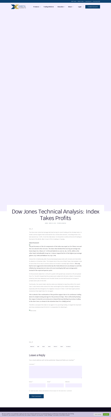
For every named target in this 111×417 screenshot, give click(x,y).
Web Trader (73, 1)
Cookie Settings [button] (98, 414)
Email (49, 381)
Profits (55, 346)
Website (67, 381)
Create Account (88, 1)
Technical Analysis (61, 223)
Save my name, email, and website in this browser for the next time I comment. (51, 391)
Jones (49, 346)
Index (43, 346)
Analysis (32, 346)
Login (79, 7)
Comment (32, 364)
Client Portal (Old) (96, 1)
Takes (61, 346)
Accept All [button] (106, 414)
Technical (68, 346)
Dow (38, 346)
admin (46, 223)
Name (31, 381)
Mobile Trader (81, 1)
